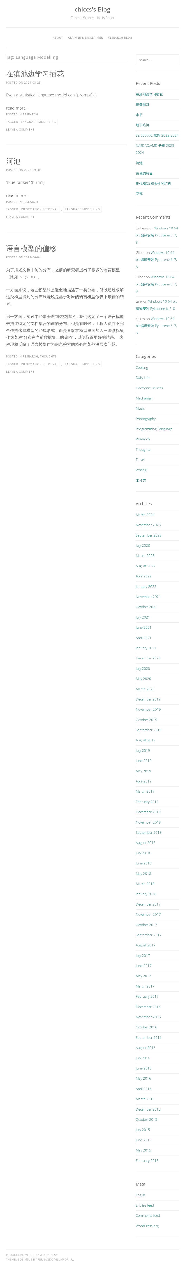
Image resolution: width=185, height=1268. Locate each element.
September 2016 (149, 1037)
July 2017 (143, 955)
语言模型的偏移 (31, 248)
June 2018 (144, 863)
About (58, 38)
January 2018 (146, 894)
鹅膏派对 (142, 104)
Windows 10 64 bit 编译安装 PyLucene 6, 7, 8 (157, 235)
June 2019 (144, 760)
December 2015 (148, 1109)
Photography (146, 418)
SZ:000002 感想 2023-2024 (157, 135)
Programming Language (154, 429)
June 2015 (144, 1140)
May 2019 (143, 771)
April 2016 (144, 1088)
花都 (139, 193)
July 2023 (143, 545)
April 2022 (144, 576)
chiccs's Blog (92, 9)
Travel (140, 459)
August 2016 (145, 1047)
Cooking (142, 367)
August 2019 (145, 740)
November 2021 (148, 596)
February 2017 (147, 996)
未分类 (141, 480)
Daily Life (142, 377)
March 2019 (145, 791)
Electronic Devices (149, 388)
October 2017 (146, 924)
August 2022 (145, 566)
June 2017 (144, 965)
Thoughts (48, 356)
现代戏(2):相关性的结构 (153, 183)
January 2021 (146, 648)
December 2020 (148, 658)
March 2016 (145, 1099)
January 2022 (146, 586)
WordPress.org (147, 1226)
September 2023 (149, 535)
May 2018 (143, 873)
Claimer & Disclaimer (85, 38)
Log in (140, 1195)
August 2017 (145, 945)
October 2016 (146, 1027)
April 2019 (144, 781)
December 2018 (148, 812)
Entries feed (145, 1205)
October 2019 (146, 719)
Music (140, 408)
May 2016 (143, 1078)
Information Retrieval (39, 209)
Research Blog (120, 38)
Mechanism (144, 398)
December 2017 (148, 904)
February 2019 (147, 801)
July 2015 (143, 1129)
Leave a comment (20, 129)
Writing (141, 470)
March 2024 (145, 514)
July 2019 (143, 750)
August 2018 (145, 842)
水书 (139, 114)
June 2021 (144, 627)
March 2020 (145, 689)
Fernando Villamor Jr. (55, 1259)
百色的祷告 (144, 173)
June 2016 (144, 1068)
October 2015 (146, 1119)
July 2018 (143, 853)
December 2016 (148, 1006)
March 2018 (145, 883)
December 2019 (148, 699)
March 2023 (145, 555)
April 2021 (144, 637)
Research (30, 114)
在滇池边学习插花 (35, 73)
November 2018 (148, 822)
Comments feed (148, 1215)
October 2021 (146, 607)
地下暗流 (142, 125)
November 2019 (148, 709)
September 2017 (149, 935)
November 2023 (148, 525)
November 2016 (148, 1017)
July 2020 (143, 668)
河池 (13, 161)
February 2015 (147, 1160)
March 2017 (145, 986)
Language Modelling (38, 122)
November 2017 (148, 914)
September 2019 (149, 730)
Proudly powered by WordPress (32, 1255)
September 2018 (149, 832)
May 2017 (143, 976)
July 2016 (143, 1058)
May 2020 (143, 678)
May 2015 (143, 1150)
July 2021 (143, 617)
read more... (17, 108)
